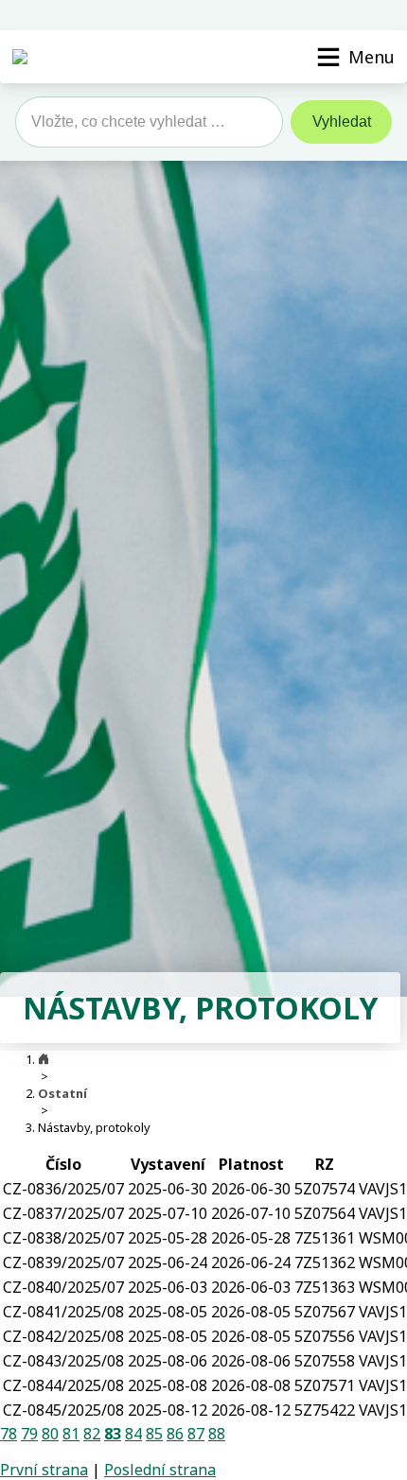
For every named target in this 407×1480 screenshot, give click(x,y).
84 (133, 1433)
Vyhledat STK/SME (294, 15)
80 (50, 1433)
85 (154, 1433)
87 (195, 1433)
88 (216, 1433)
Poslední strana (160, 1469)
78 (8, 1433)
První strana (44, 1469)
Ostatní (62, 1093)
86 (175, 1433)
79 (29, 1433)
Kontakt (381, 15)
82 (91, 1433)
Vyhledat (341, 121)
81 (71, 1433)
